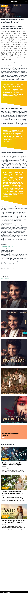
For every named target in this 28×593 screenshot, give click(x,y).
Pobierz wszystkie (5, 278)
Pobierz (3, 437)
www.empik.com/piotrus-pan (7, 246)
